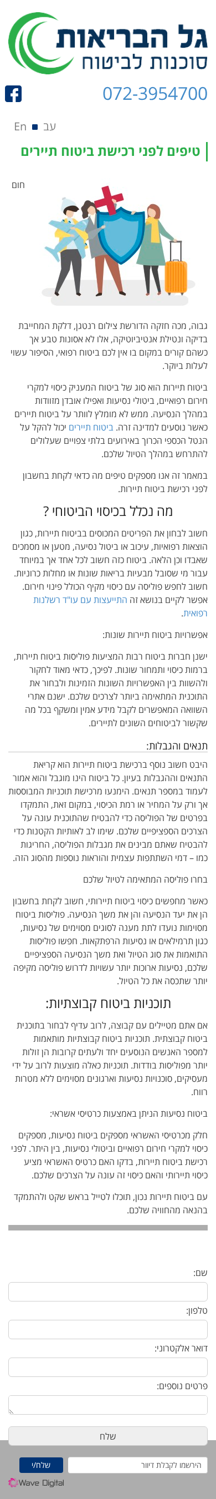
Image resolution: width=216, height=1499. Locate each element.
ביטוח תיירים (91, 427)
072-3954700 (155, 93)
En (20, 126)
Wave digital (36, 1485)
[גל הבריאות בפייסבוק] (16, 93)
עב (49, 126)
